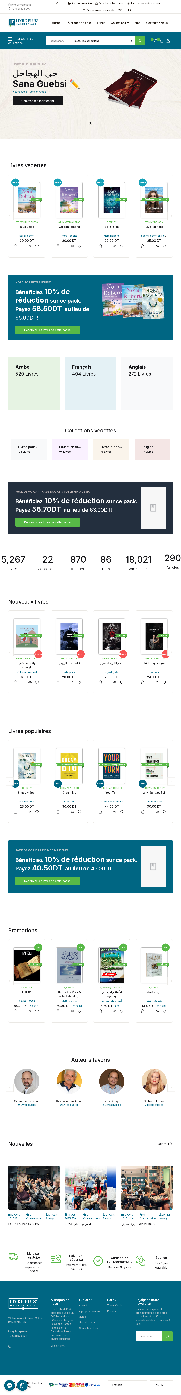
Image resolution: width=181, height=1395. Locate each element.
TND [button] (120, 10)
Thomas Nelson (69, 788)
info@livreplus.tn (18, 1331)
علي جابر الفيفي (69, 1000)
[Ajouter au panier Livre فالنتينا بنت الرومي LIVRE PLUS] (58, 682)
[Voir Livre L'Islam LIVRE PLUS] (30, 1011)
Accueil (57, 23)
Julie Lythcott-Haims (111, 801)
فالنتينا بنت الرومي (69, 663)
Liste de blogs (87, 1322)
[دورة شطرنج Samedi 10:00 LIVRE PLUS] (147, 1189)
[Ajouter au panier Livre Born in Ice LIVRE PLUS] (100, 246)
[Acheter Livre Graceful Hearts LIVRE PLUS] (69, 200)
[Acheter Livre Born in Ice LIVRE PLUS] (112, 200)
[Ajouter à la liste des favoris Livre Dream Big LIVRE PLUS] (79, 812)
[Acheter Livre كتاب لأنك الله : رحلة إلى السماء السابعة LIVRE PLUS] (69, 965)
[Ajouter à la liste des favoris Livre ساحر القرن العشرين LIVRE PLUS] (122, 682)
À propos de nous (79, 23)
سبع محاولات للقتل (154, 663)
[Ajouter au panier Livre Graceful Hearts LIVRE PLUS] (58, 246)
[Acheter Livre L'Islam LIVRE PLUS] (27, 965)
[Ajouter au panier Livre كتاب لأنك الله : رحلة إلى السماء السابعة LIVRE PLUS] (58, 1011)
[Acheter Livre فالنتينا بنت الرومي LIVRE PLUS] (69, 636)
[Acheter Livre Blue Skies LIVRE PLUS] (27, 200)
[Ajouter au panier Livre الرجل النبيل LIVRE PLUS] (143, 1011)
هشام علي (69, 671)
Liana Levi (27, 987)
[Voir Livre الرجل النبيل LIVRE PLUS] (157, 1011)
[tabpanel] (90, 88)
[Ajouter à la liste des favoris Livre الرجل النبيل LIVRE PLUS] (164, 1011)
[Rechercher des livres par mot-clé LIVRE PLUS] (140, 40)
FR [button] (129, 10)
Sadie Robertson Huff (153, 235)
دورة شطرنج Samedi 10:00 (138, 1224)
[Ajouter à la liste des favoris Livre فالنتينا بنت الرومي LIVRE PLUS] (79, 682)
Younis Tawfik (27, 1000)
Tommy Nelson (154, 222)
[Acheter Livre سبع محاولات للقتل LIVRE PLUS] (154, 636)
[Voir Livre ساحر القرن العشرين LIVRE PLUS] (115, 682)
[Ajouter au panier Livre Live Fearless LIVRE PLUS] (143, 246)
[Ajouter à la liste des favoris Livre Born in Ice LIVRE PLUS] (122, 246)
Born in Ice (112, 227)
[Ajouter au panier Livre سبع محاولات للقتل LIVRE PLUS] (143, 682)
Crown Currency (154, 788)
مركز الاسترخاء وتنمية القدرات (112, 987)
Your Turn (111, 792)
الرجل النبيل (154, 992)
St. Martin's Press (27, 222)
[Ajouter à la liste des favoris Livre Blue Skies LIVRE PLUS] (37, 246)
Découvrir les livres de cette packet (47, 330)
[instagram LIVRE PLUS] (57, 3)
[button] (154, 41)
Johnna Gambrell (27, 671)
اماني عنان (154, 671)
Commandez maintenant (37, 101)
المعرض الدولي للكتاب (78, 1224)
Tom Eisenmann (154, 801)
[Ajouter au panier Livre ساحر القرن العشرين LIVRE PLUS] (100, 682)
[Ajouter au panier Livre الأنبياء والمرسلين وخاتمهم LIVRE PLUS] (100, 1011)
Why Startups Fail (154, 792)
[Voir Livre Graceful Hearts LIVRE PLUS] (72, 246)
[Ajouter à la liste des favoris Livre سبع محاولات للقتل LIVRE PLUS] (164, 682)
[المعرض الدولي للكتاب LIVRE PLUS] (90, 1189)
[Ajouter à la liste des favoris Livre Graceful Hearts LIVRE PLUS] (79, 246)
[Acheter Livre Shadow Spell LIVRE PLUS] (27, 766)
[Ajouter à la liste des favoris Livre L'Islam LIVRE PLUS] (37, 1011)
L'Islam (26, 992)
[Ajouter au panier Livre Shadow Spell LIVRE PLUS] (15, 812)
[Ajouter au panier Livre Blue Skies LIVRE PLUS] (15, 246)
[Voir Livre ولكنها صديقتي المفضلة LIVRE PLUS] (30, 682)
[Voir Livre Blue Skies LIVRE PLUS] (30, 246)
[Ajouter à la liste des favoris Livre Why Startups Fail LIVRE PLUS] (164, 812)
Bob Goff (69, 801)
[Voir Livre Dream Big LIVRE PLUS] (72, 812)
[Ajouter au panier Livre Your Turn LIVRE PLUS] (100, 812)
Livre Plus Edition (27, 658)
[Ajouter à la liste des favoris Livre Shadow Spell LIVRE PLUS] (37, 812)
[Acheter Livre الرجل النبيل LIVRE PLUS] (154, 965)
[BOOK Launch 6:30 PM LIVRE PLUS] (34, 1189)
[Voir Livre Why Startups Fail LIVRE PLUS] (157, 812)
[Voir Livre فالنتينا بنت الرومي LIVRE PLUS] (72, 682)
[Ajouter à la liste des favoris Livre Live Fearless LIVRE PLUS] (164, 246)
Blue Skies (27, 227)
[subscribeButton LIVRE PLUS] (167, 1336)
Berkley (111, 222)
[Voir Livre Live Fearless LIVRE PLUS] (157, 246)
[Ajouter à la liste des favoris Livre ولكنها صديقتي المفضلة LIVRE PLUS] (37, 682)
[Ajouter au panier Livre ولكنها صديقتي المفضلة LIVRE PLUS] (15, 682)
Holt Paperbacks (111, 788)
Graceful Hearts (69, 227)
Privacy (111, 1311)
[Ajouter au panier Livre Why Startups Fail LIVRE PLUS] (143, 812)
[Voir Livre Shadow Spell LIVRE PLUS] (30, 812)
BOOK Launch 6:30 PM (24, 1224)
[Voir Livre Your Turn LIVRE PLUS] (115, 812)
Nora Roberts (27, 235)
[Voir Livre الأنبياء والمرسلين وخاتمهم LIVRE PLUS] (115, 1011)
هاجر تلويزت (111, 671)
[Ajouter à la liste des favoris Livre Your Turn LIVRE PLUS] (122, 812)
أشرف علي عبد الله (111, 1000)
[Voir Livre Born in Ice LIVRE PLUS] (115, 246)
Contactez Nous (157, 23)
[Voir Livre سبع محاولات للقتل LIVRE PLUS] (157, 682)
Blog (137, 23)
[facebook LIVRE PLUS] (64, 3)
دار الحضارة (69, 987)
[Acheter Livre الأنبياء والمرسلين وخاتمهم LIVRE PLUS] (112, 965)
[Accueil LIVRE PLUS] (23, 23)
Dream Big (69, 792)
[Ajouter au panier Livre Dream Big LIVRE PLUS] (58, 812)
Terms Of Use (115, 1305)
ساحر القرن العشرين (112, 663)
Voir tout (163, 1144)
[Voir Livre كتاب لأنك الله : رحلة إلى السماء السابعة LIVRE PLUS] (72, 1011)
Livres (101, 23)
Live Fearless (154, 227)
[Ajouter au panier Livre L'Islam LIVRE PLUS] (15, 1011)
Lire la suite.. (58, 1345)
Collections (118, 23)
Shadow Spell (27, 792)
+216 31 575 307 (17, 1335)
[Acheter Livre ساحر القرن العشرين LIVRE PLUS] (112, 636)
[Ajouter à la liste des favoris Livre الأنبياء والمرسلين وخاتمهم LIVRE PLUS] (122, 1011)
